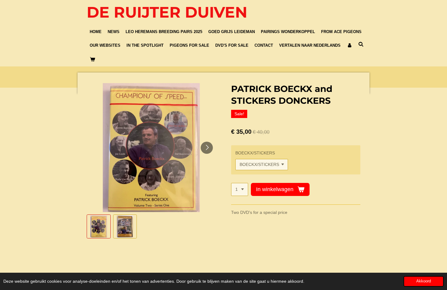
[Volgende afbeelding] (207, 148)
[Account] (349, 46)
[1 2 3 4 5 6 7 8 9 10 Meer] (239, 189)
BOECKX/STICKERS (255, 152)
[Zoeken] (361, 45)
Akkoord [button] (423, 281)
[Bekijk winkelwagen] (92, 59)
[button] (99, 226)
